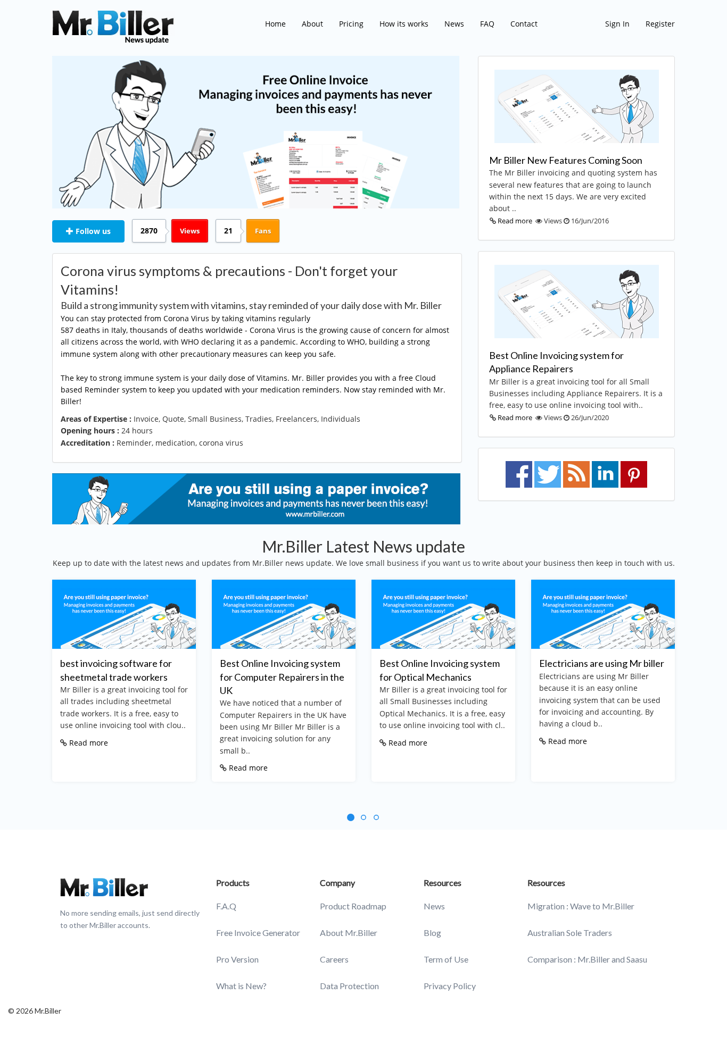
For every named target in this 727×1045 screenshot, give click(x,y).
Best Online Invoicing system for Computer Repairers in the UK (282, 676)
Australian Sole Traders (569, 932)
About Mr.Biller (348, 932)
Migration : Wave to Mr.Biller (580, 906)
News (454, 24)
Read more (515, 220)
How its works (403, 24)
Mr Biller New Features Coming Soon (565, 160)
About (312, 24)
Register (660, 24)
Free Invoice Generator (258, 932)
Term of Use (446, 959)
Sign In (617, 24)
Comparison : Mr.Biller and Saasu (587, 959)
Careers (334, 959)
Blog (432, 932)
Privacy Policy (450, 986)
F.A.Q (226, 906)
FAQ (487, 24)
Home (275, 24)
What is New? (241, 986)
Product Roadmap (353, 906)
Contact (524, 24)
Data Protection (349, 986)
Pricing (351, 24)
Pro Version (237, 959)
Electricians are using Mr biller (601, 663)
